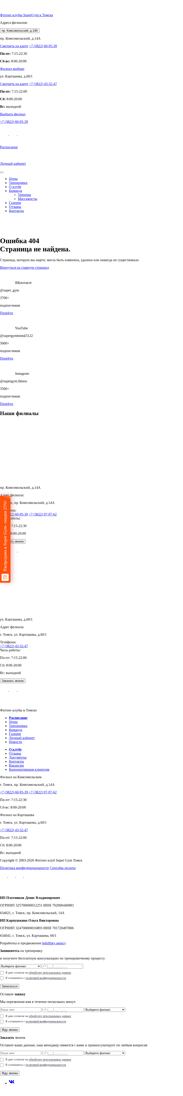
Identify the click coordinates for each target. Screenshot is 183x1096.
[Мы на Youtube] (20, 876)
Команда (15, 191)
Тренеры (24, 195)
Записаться (9, 986)
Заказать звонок (13, 541)
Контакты (16, 211)
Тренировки (18, 183)
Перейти (6, 313)
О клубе (15, 187)
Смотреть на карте (14, 46)
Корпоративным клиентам (29, 769)
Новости (15, 742)
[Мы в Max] (22, 134)
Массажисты (27, 199)
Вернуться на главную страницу (24, 267)
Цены (13, 179)
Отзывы (15, 207)
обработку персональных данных (50, 972)
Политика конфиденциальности (24, 868)
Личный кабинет (22, 738)
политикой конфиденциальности (46, 978)
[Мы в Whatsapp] (13, 134)
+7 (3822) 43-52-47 (43, 84)
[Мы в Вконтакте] (12, 876)
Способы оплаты (63, 868)
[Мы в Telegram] (4, 134)
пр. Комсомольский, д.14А (20, 30)
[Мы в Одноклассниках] (27, 876)
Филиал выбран (12, 69)
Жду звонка (10, 1029)
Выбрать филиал (12, 114)
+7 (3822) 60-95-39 (43, 46)
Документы (18, 757)
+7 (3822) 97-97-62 (43, 514)
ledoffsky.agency (54, 943)
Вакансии (16, 765)
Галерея (15, 203)
